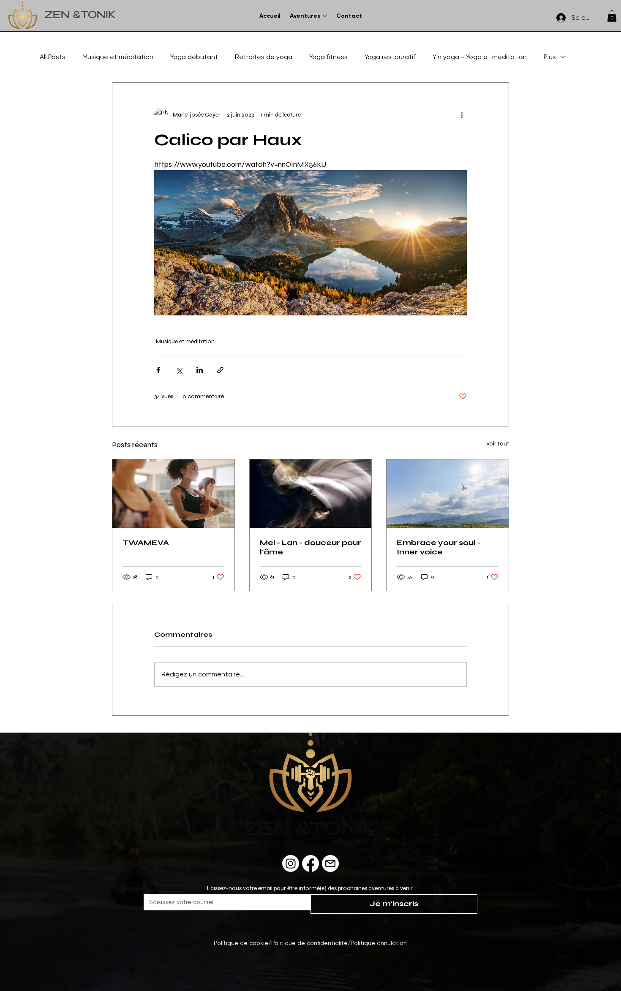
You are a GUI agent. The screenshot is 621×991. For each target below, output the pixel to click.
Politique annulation (379, 942)
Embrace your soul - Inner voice (439, 547)
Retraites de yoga (263, 57)
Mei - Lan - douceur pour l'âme (310, 547)
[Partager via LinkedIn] (200, 370)
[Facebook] (310, 863)
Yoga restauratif (390, 57)
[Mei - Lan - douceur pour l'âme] (311, 493)
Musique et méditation (117, 57)
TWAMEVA (146, 542)
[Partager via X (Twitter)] (179, 370)
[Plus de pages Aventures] (325, 16)
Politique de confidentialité (309, 942)
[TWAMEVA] (173, 493)
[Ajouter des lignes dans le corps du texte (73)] (330, 863)
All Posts (52, 57)
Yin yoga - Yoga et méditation (480, 57)
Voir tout (497, 443)
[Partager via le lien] (220, 370)
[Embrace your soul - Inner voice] (448, 493)
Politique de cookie (241, 942)
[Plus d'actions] (462, 115)
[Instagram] (290, 863)
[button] (612, 16)
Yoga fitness (328, 57)
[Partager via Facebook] (158, 370)
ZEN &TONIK (80, 16)
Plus (550, 57)
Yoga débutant (194, 57)
